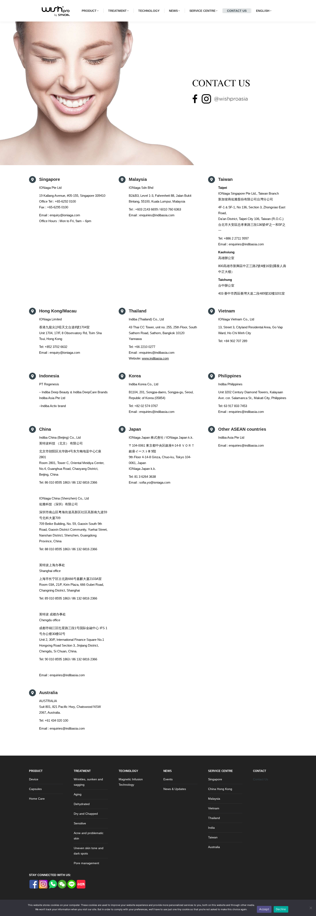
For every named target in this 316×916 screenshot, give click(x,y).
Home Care (37, 798)
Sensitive (80, 823)
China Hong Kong (220, 789)
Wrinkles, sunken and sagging (88, 782)
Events (168, 779)
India (211, 827)
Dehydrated (82, 804)
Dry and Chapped (86, 813)
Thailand (214, 818)
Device (33, 779)
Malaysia (214, 798)
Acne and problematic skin (88, 835)
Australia (214, 847)
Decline (281, 909)
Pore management (86, 863)
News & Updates (174, 789)
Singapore (215, 779)
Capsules (35, 789)
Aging (77, 794)
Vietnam (213, 808)
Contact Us (260, 779)
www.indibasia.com (155, 358)
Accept (264, 909)
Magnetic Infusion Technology (131, 782)
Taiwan (213, 837)
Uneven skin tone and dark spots (88, 850)
